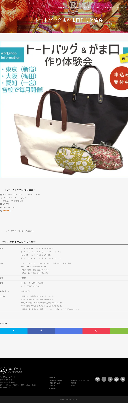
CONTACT (54, 389)
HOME (52, 378)
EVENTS (53, 386)
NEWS (73, 383)
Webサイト (8, 211)
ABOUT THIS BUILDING (80, 380)
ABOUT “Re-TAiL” (57, 380)
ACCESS (74, 386)
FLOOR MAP (55, 383)
